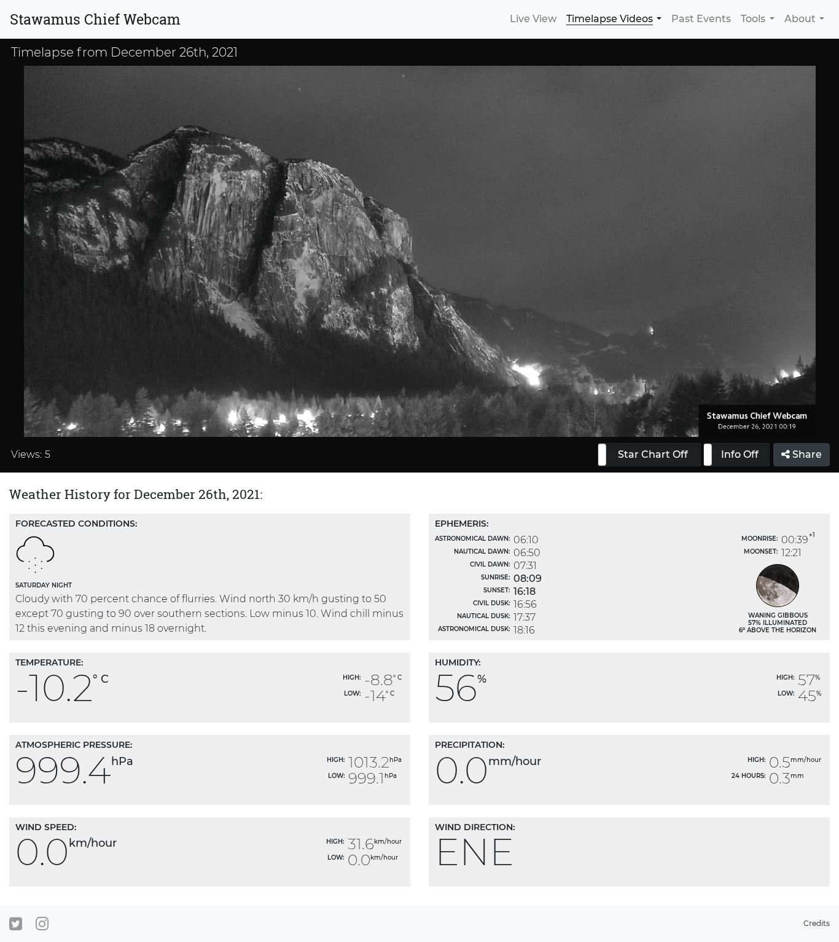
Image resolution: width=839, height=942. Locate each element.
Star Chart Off (653, 454)
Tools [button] (753, 19)
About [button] (800, 19)
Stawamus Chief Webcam (95, 19)
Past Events (701, 19)
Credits (816, 923)
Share (806, 454)
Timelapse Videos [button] (609, 19)
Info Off (740, 454)
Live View (533, 19)
